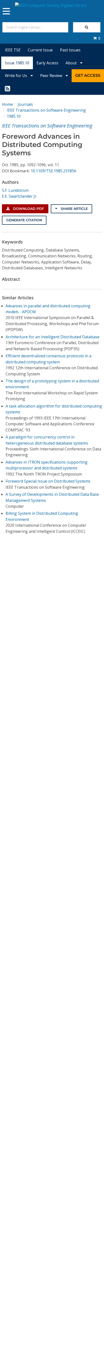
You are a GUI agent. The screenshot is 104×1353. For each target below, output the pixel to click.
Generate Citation (24, 220)
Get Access (87, 75)
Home (7, 104)
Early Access (47, 63)
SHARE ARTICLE (74, 208)
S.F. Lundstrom (15, 190)
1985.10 (14, 116)
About (72, 63)
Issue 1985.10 (17, 63)
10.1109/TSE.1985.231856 (53, 171)
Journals (25, 104)
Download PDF (28, 208)
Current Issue (40, 50)
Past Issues (70, 50)
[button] (96, 38)
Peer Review (51, 75)
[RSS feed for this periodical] (7, 88)
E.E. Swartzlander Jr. (19, 196)
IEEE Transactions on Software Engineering (46, 110)
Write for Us (16, 75)
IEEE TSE (13, 50)
